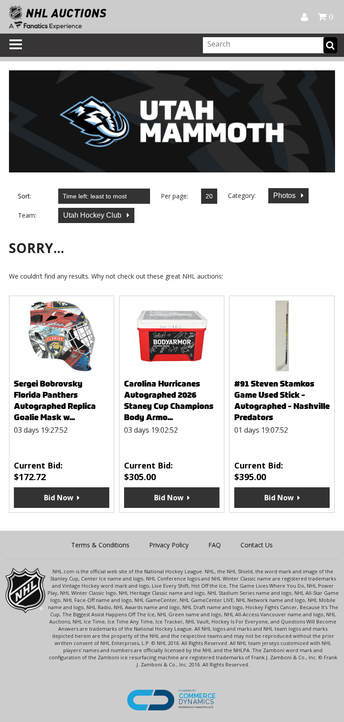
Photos (285, 195)
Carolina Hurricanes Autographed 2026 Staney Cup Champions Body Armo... (169, 400)
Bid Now (58, 498)
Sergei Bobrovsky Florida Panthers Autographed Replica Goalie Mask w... (55, 400)
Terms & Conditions (100, 545)
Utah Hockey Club (93, 215)
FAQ (214, 545)
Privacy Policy (169, 545)
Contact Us (257, 545)
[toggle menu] (16, 44)
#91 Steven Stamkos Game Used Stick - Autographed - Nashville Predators (282, 400)
